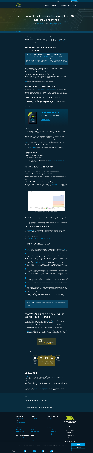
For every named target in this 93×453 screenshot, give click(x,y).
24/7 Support (67, 1)
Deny (78, 450)
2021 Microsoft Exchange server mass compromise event (45, 89)
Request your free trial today (45, 349)
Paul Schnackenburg (40, 23)
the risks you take (39, 262)
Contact (62, 1)
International (33, 438)
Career (32, 440)
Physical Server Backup (35, 421)
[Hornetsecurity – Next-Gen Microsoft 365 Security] (19, 5)
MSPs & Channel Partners (64, 5)
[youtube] (72, 441)
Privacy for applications (51, 429)
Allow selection (78, 447)
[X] (67, 441)
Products (47, 5)
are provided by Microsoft (41, 228)
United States (49, 441)
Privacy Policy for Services (51, 431)
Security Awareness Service (21, 422)
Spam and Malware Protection (21, 424)
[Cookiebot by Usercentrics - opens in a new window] (13, 451)
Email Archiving (18, 429)
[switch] (34, 451)
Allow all (78, 444)
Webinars (32, 429)
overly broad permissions (29, 230)
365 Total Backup (34, 418)
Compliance (58, 23)
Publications (33, 425)
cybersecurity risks (30, 376)
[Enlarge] (59, 356)
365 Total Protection (19, 418)
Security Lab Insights (35, 431)
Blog (20, 31)
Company (74, 5)
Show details (57, 451)
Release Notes (33, 433)
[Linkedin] (69, 441)
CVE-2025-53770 (33, 79)
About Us (33, 437)
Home (17, 31)
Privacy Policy (49, 425)
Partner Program (50, 418)
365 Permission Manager (52, 321)
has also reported (32, 147)
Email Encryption (19, 427)
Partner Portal (74, 1)
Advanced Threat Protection (21, 425)
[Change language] (58, 1)
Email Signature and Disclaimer (21, 433)
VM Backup (33, 420)
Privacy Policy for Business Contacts (53, 433)
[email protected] (69, 433)
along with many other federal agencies (56, 160)
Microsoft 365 (53, 23)
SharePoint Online (45, 56)
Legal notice (49, 427)
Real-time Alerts (30, 331)
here (53, 77)
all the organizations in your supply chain (41, 388)
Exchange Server (62, 40)
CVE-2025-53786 (53, 184)
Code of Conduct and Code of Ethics (53, 437)
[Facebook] (65, 441)
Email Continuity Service (20, 431)
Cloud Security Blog (34, 427)
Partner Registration (50, 420)
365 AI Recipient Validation (20, 438)
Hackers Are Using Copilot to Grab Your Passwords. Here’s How (41, 238)
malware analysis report (52, 223)
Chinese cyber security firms (38, 141)
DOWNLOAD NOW (45, 119)
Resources (54, 5)
